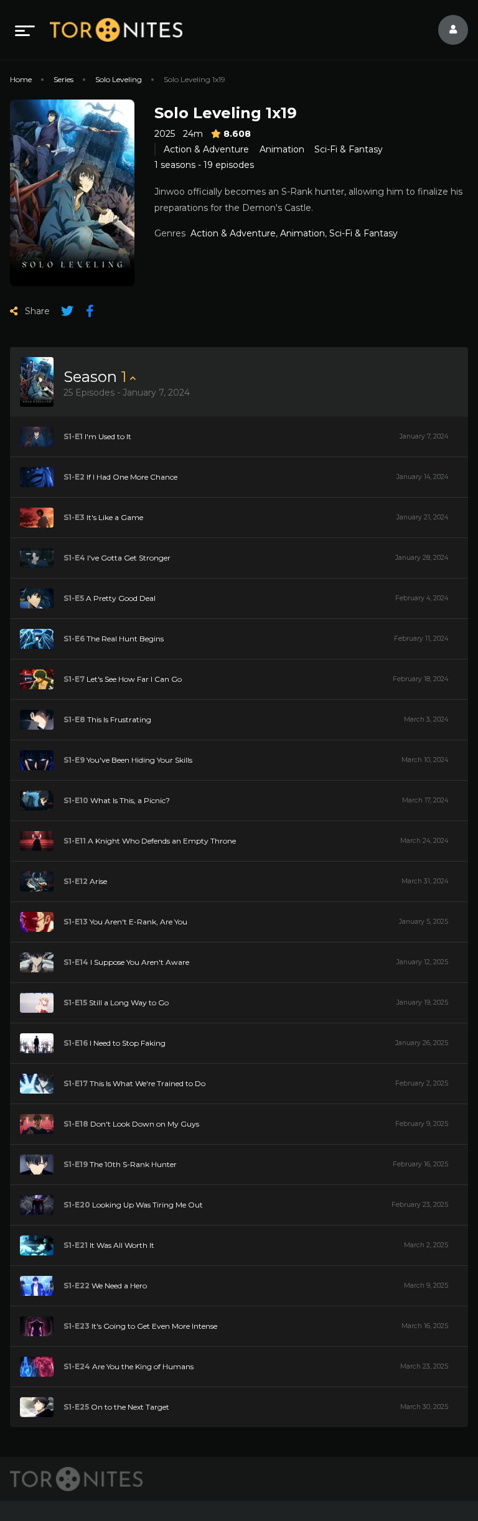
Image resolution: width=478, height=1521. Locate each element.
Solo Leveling (118, 79)
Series (63, 79)
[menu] (25, 30)
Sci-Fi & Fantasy (348, 149)
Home (21, 79)
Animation (282, 149)
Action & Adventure (206, 149)
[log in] (445, 30)
